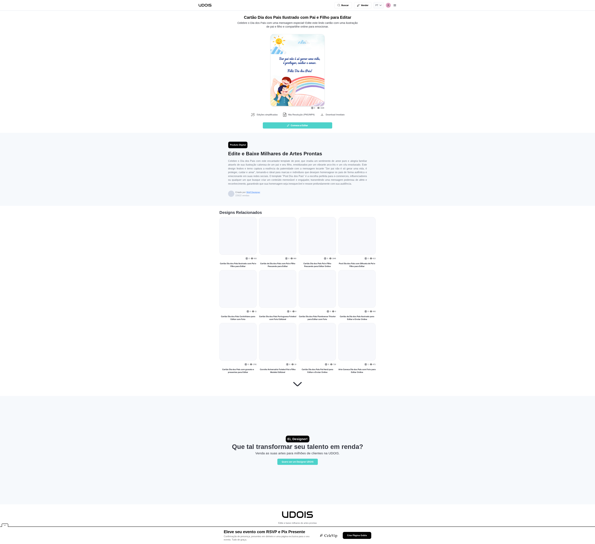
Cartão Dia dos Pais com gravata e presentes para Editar (238, 398)
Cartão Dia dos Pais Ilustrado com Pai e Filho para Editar (238, 277)
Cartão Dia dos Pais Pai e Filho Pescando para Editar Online (317, 264)
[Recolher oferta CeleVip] (5, 525)
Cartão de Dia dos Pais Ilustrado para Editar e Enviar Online (357, 330)
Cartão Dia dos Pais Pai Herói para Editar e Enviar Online (317, 370)
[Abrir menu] (395, 5)
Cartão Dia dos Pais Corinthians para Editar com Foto (238, 345)
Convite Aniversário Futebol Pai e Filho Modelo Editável (278, 370)
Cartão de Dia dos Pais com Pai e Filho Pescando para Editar (277, 264)
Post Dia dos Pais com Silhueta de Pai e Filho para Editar (357, 277)
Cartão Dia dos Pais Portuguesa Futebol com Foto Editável (277, 317)
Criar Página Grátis (357, 535)
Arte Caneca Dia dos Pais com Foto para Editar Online (357, 360)
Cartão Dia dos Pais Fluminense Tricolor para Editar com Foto (317, 317)
